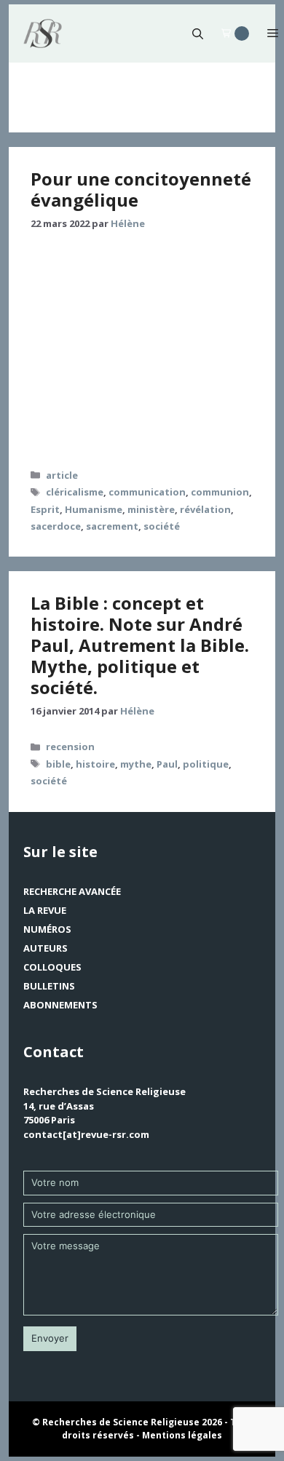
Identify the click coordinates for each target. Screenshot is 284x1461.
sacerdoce (56, 526)
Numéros (47, 929)
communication (147, 491)
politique (206, 764)
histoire (95, 764)
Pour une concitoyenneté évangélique (141, 189)
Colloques (52, 967)
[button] (198, 33)
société (161, 526)
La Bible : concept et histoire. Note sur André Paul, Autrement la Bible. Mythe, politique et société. (140, 644)
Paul (167, 764)
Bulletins (49, 985)
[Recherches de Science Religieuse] (42, 33)
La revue (44, 910)
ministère (151, 509)
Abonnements (60, 1004)
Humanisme (93, 509)
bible (58, 764)
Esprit (45, 509)
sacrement (112, 526)
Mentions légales (182, 1435)
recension (70, 746)
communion (220, 491)
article (62, 475)
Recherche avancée (72, 891)
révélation (205, 509)
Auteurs (45, 948)
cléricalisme (74, 491)
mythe (135, 764)
